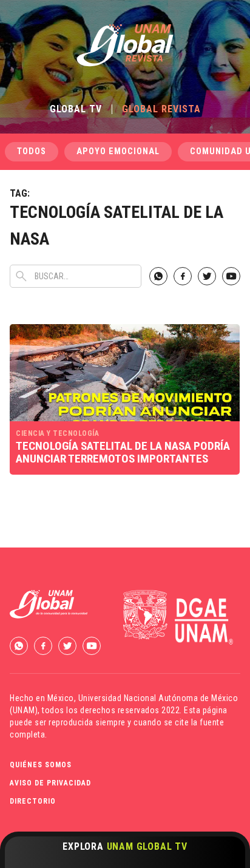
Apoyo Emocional (118, 151)
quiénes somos (41, 765)
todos (31, 151)
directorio (33, 801)
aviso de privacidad (50, 783)
